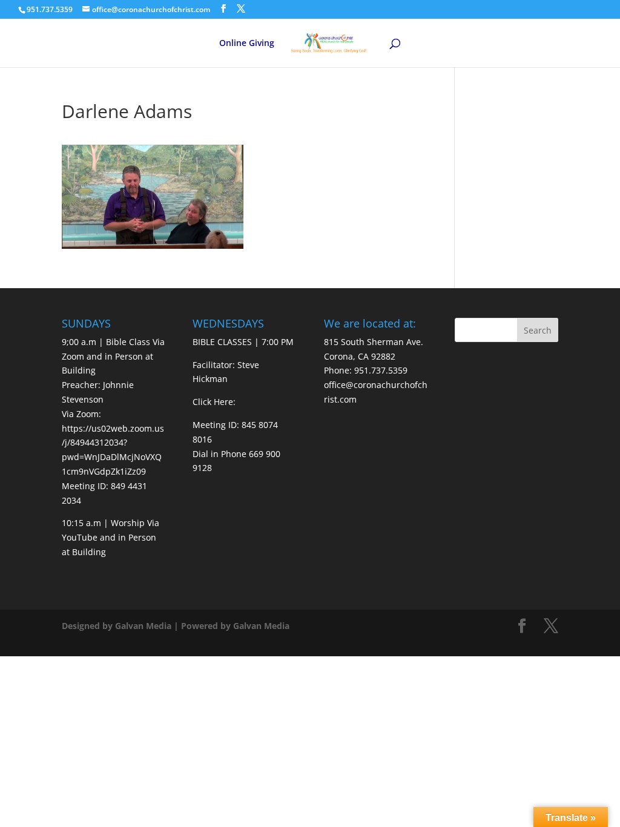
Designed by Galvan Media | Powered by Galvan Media (175, 625)
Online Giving (246, 43)
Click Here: (214, 401)
